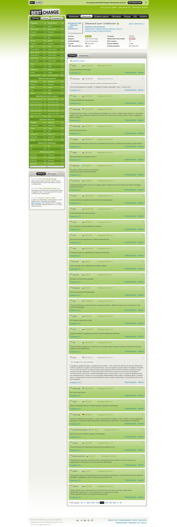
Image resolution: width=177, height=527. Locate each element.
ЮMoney (38, 84)
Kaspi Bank (38, 137)
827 (133, 39)
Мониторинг (74, 16)
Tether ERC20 (38, 49)
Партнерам (116, 16)
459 (114, 503)
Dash (38, 46)
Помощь (127, 16)
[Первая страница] (120, 503)
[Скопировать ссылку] (143, 65)
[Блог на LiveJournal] (88, 520)
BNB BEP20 (38, 70)
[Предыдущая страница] (117, 503)
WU (38, 146)
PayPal (38, 87)
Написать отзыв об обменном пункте (98, 31)
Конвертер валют (121, 522)
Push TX (143, 522)
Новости (111, 520)
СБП (38, 116)
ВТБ (38, 131)
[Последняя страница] (81, 503)
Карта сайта (142, 520)
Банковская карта (38, 99)
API (139, 522)
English (134, 520)
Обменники (86, 16)
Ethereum (38, 32)
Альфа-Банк (38, 125)
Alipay (38, 93)
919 (110, 503)
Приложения (132, 522)
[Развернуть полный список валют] (47, 167)
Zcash (38, 64)
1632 (88, 503)
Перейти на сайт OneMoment (95, 27)
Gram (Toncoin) (38, 75)
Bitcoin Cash (38, 29)
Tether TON (38, 58)
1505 (93, 503)
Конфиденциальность (45, 524)
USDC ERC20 (38, 61)
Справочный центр (125, 520)
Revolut (38, 140)
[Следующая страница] (84, 503)
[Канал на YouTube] (85, 520)
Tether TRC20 (38, 52)
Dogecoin (38, 44)
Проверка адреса (101, 16)
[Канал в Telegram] (81, 520)
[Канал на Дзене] (92, 520)
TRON (38, 67)
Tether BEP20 (38, 55)
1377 (106, 503)
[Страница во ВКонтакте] (77, 520)
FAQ (135, 16)
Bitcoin (38, 26)
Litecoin (38, 35)
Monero (38, 41)
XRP (38, 38)
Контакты (143, 16)
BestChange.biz (36, 203)
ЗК (38, 149)
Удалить (141, 72)
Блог (116, 520)
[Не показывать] (146, 2)
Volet (38, 90)
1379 (97, 503)
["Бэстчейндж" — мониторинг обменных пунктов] (47, 10)
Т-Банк (38, 128)
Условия (33, 524)
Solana (38, 72)
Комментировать (131, 72)
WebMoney (38, 81)
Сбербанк (38, 122)
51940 (132, 36)
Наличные (38, 155)
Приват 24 (38, 134)
